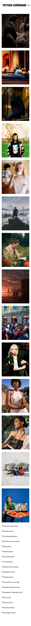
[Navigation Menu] (28, 5)
